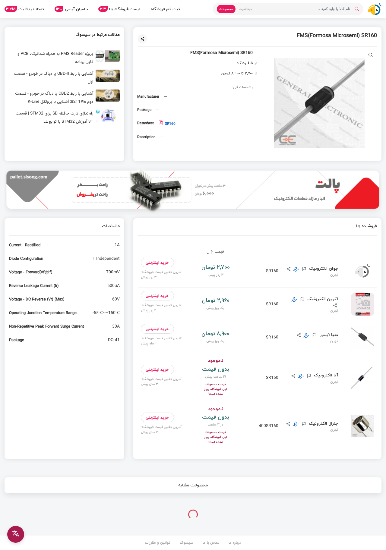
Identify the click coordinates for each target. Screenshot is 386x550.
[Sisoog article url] (64, 58)
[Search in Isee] (356, 9)
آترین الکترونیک (322, 299)
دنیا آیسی (328, 334)
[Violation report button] (303, 269)
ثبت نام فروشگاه (165, 9)
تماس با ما (211, 542)
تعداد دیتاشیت (25, 9)
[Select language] (15, 534)
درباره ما (235, 542)
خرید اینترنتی (157, 262)
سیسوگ (186, 542)
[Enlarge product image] (371, 55)
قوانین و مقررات (157, 542)
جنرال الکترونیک (323, 423)
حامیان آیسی (72, 9)
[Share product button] (142, 38)
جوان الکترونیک (323, 268)
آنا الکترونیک (325, 375)
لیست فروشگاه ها (120, 9)
